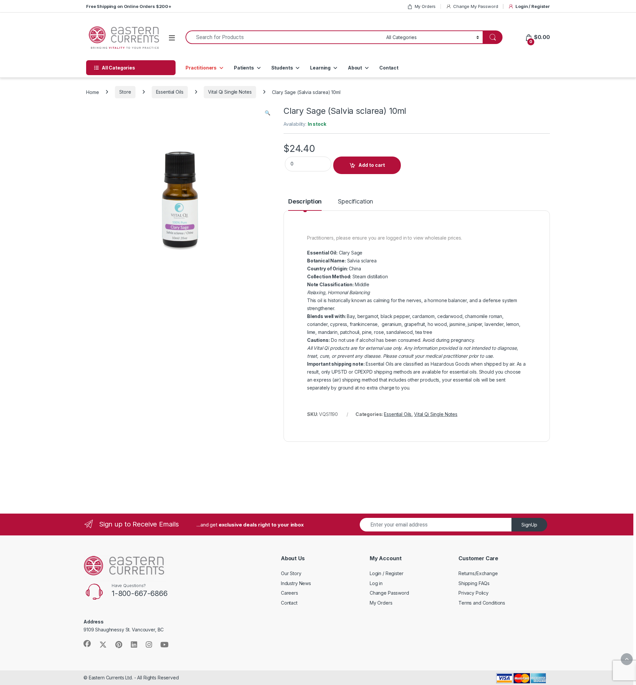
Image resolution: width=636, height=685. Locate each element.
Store (125, 92)
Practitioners (201, 67)
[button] (267, 113)
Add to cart (371, 165)
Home (92, 92)
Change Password (389, 593)
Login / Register (532, 6)
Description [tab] (305, 202)
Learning (320, 67)
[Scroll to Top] (627, 659)
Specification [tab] (355, 202)
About (355, 67)
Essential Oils (170, 92)
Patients (244, 67)
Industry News (296, 583)
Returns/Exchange (478, 573)
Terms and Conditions (481, 603)
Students (282, 67)
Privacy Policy (473, 593)
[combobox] (284, 37)
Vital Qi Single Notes (229, 92)
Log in (376, 583)
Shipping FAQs (474, 583)
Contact (388, 67)
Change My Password (475, 6)
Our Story (291, 573)
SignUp (529, 524)
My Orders (425, 6)
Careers (289, 593)
